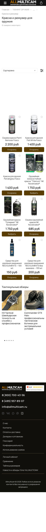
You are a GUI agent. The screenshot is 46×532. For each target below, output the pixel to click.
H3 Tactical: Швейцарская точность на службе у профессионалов (11, 318)
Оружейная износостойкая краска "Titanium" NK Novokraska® (34, 180)
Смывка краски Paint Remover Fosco (11, 139)
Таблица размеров (11, 465)
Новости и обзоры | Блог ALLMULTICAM (20, 470)
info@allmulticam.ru (14, 406)
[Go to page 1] (4, 340)
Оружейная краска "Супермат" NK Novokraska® (11, 222)
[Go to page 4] (9, 340)
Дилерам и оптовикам (13, 436)
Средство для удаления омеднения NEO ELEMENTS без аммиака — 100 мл (34, 264)
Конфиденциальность (13, 445)
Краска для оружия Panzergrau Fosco (12, 177)
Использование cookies (14, 449)
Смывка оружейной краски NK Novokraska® (34, 222)
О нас (5, 423)
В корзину (11, 149)
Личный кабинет (10, 457)
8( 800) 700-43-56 (13, 395)
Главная (5, 9)
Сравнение (8, 461)
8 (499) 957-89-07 (13, 401)
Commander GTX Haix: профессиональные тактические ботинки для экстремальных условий (35, 320)
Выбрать (34, 193)
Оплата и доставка (11, 432)
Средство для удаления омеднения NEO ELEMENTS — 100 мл (12, 264)
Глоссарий (8, 441)
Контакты (7, 427)
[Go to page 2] (6, 340)
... (34, 9)
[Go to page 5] (11, 340)
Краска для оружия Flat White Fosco (34, 139)
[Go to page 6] (13, 340)
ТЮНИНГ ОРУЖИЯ (21, 9)
